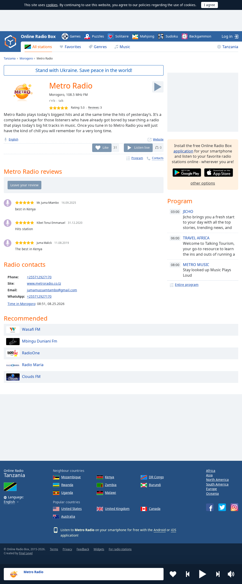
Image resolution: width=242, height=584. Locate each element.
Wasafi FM (31, 329)
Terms (54, 549)
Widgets (99, 549)
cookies (52, 5)
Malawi (110, 492)
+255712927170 (39, 277)
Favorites (73, 46)
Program (137, 158)
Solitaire (122, 36)
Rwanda (67, 484)
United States (71, 508)
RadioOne (31, 352)
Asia (209, 475)
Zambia (111, 484)
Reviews (93, 108)
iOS (173, 530)
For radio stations (120, 549)
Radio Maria (32, 364)
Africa (210, 470)
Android (160, 530)
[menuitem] (38, 47)
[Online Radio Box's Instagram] (234, 507)
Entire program (187, 284)
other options (202, 183)
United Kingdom (117, 508)
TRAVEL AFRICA (196, 238)
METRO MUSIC (196, 264)
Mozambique (71, 477)
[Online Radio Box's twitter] (222, 507)
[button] (202, 574)
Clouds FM (31, 376)
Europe (211, 489)
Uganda (67, 492)
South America (217, 484)
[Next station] (217, 574)
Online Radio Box (38, 36)
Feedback (83, 549)
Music (125, 46)
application (183, 151)
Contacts (158, 158)
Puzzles (98, 36)
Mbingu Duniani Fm (39, 341)
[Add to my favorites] (173, 574)
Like (106, 147)
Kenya (109, 477)
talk (61, 101)
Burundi (155, 484)
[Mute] (232, 574)
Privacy (67, 549)
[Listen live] (158, 87)
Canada (154, 508)
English (13, 139)
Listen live (142, 147)
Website (158, 139)
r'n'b (52, 101)
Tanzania (230, 46)
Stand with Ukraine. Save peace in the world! (83, 70)
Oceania (212, 493)
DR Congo (156, 477)
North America (217, 479)
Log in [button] (227, 36)
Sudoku (172, 36)
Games (75, 36)
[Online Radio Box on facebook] (210, 507)
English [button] (9, 502)
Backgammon (200, 36)
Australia (68, 516)
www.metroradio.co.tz (44, 283)
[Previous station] (188, 574)
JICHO (188, 211)
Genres (100, 46)
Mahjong (147, 36)
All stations (42, 46)
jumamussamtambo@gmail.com (52, 290)
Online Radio (14, 473)
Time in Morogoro (21, 303)
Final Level (26, 553)
